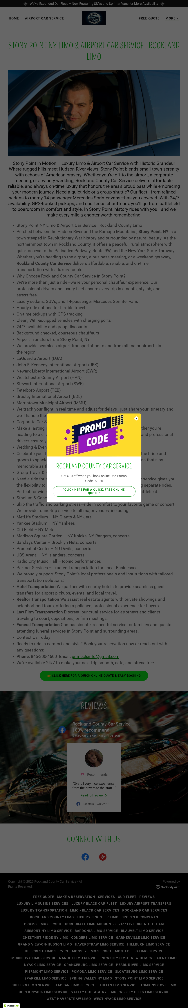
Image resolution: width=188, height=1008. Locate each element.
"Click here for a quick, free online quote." (93, 491)
